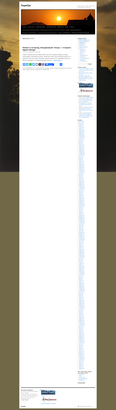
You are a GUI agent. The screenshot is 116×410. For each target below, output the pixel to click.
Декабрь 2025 (81, 132)
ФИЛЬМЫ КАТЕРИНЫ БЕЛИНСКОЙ (80, 33)
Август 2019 (81, 240)
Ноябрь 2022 (81, 185)
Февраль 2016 (81, 300)
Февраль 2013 (81, 351)
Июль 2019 (81, 242)
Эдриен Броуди (38, 69)
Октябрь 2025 (82, 135)
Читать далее (57, 60)
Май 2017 (81, 279)
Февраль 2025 (81, 147)
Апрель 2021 (81, 212)
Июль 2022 (81, 191)
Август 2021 (81, 206)
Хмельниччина (83, 61)
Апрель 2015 (81, 314)
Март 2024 (81, 162)
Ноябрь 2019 (81, 236)
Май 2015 (81, 313)
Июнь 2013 (81, 346)
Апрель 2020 (81, 229)
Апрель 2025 (81, 144)
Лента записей (82, 377)
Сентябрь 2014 (82, 324)
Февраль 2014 (81, 334)
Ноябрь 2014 (81, 321)
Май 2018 (81, 262)
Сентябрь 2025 (82, 137)
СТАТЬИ (72, 27)
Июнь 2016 (81, 294)
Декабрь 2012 (81, 354)
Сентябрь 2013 (82, 341)
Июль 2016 (81, 293)
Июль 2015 (81, 310)
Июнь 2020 (81, 226)
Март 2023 (81, 179)
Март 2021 (81, 213)
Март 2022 (81, 196)
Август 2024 (81, 155)
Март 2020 (81, 230)
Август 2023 (81, 172)
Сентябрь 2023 (82, 171)
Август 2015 (81, 309)
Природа (82, 59)
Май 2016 (81, 296)
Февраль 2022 (81, 198)
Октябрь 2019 (82, 238)
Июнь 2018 (81, 260)
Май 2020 (81, 228)
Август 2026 (81, 121)
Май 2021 (81, 211)
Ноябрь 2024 (81, 151)
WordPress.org (82, 380)
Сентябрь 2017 (82, 273)
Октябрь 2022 (82, 186)
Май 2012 (81, 364)
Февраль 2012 (81, 368)
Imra (39, 51)
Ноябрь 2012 (81, 355)
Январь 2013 (81, 353)
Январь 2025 (81, 148)
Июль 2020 (81, 225)
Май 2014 (81, 330)
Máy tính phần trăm (82, 103)
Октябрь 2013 (82, 340)
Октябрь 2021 (82, 203)
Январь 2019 (81, 250)
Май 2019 (81, 245)
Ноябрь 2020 (81, 219)
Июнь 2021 (81, 209)
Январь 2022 (81, 199)
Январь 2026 (81, 131)
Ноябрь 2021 (81, 202)
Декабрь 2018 (81, 252)
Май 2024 (81, 159)
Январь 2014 (81, 336)
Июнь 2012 (81, 363)
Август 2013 (81, 343)
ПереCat (26, 5)
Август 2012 (81, 360)
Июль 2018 (81, 259)
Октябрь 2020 (82, 220)
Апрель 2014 (81, 331)
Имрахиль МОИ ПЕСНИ (64, 33)
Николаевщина (83, 55)
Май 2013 (81, 347)
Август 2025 (81, 138)
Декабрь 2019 (81, 235)
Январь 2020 (81, 233)
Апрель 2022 (81, 195)
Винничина (82, 49)
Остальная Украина (84, 58)
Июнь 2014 (81, 328)
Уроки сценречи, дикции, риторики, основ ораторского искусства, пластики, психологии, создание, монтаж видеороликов (52, 30)
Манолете (47, 68)
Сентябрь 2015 (82, 307)
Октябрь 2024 (82, 152)
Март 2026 (81, 128)
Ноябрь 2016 (81, 287)
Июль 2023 (81, 174)
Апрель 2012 (81, 365)
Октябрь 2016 (82, 289)
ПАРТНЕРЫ (81, 44)
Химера (28, 69)
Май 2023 (81, 176)
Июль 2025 (81, 140)
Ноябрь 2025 (81, 134)
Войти (80, 375)
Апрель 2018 (81, 263)
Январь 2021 (81, 216)
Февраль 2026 (81, 130)
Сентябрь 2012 (82, 358)
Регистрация (81, 374)
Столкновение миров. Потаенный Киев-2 (47, 33)
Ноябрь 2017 (81, 270)
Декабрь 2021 (81, 201)
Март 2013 (81, 350)
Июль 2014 (81, 327)
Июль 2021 (81, 208)
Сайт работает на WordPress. (85, 406)
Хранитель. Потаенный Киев (29, 33)
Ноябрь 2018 (81, 253)
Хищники (32, 69)
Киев (81, 52)
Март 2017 (81, 282)
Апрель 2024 (81, 161)
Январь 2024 (81, 165)
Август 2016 (81, 292)
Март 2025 (81, 145)
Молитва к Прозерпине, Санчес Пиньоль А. (85, 104)
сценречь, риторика (83, 46)
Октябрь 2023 (82, 169)
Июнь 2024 (81, 158)
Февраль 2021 (81, 215)
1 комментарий (45, 69)
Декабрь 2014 (81, 320)
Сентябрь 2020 (82, 222)
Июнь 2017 (81, 277)
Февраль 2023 (81, 181)
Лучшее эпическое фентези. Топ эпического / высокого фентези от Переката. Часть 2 (86, 70)
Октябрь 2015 (82, 306)
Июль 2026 (81, 122)
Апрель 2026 (81, 127)
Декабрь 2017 (81, 269)
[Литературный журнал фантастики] (86, 87)
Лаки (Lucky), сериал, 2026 (84, 75)
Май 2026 (81, 125)
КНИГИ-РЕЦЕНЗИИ (51, 27)
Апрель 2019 (81, 246)
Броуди (38, 68)
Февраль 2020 (81, 232)
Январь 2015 (81, 319)
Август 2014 (81, 326)
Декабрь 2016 (81, 286)
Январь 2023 (81, 182)
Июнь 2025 (81, 141)
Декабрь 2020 (81, 218)
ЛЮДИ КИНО (60, 27)
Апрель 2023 (81, 178)
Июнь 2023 (81, 175)
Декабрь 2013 (81, 337)
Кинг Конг (42, 68)
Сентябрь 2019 (82, 239)
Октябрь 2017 (82, 272)
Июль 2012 (81, 361)
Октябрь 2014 (82, 323)
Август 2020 (81, 223)
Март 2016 (81, 299)
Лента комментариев (83, 378)
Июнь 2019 (81, 243)
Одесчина (82, 56)
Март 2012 (81, 367)
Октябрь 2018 (82, 255)
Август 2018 (81, 257)
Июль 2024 (81, 157)
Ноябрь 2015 (81, 304)
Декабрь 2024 (81, 149)
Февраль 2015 (81, 317)
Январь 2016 (81, 301)
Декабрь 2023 (81, 167)
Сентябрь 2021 (82, 205)
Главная (25, 27)
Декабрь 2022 (81, 184)
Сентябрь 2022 (82, 188)
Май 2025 (81, 142)
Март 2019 (81, 247)
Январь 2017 (81, 284)
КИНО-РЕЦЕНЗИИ (40, 27)
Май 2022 (81, 194)
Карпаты (82, 51)
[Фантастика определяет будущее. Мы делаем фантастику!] (86, 93)
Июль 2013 (81, 344)
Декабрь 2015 (81, 303)
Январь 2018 (81, 267)
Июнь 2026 (81, 124)
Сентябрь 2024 (82, 154)
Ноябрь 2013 (81, 338)
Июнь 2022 (81, 192)
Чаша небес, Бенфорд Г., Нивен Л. (86, 77)
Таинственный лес (62, 68)
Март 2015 (81, 316)
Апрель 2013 (81, 348)
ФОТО (66, 27)
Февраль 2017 (81, 283)
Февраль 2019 (81, 249)
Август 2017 (81, 274)
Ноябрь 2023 (81, 168)
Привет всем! (31, 27)
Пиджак (56, 68)
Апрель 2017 (81, 280)
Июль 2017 (81, 276)
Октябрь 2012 (82, 357)
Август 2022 (81, 189)
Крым (81, 54)
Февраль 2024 (81, 164)
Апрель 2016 (81, 297)
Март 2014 (81, 333)
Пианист (52, 68)
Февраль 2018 (81, 266)
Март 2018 (81, 265)
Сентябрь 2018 (82, 256)
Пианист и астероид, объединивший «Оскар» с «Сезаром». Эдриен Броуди (47, 48)
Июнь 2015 (81, 311)
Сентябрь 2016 (82, 290)
